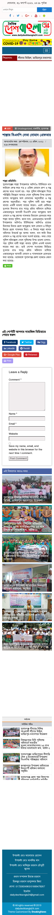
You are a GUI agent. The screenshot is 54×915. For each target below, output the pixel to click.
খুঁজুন (44, 9)
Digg (42, 342)
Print (8, 360)
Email (12, 423)
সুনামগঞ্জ (44, 128)
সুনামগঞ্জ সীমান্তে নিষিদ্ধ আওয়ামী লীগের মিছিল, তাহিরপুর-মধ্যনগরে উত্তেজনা (25, 499)
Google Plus (13, 354)
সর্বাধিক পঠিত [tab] (27, 724)
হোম (8, 128)
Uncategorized (24, 128)
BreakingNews (39, 911)
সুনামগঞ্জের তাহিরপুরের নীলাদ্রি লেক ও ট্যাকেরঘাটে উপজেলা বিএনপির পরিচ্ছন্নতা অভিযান (26, 556)
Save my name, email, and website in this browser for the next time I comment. (25, 450)
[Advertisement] (27, 95)
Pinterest (32, 354)
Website (13, 433)
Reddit (26, 348)
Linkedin (10, 348)
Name (13, 413)
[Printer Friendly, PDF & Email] (7, 265)
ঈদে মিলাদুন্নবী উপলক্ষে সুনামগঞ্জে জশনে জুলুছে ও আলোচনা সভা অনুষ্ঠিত (26, 646)
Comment (15, 379)
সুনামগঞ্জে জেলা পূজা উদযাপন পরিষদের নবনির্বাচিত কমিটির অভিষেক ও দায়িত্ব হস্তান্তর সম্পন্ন (25, 615)
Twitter (28, 342)
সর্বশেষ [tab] (27, 719)
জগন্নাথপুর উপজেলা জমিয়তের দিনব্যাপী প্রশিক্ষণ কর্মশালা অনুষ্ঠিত (25, 587)
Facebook (10, 342)
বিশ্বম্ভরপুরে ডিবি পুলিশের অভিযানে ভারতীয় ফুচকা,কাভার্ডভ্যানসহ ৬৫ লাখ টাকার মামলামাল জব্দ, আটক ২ (24, 527)
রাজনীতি (36, 128)
